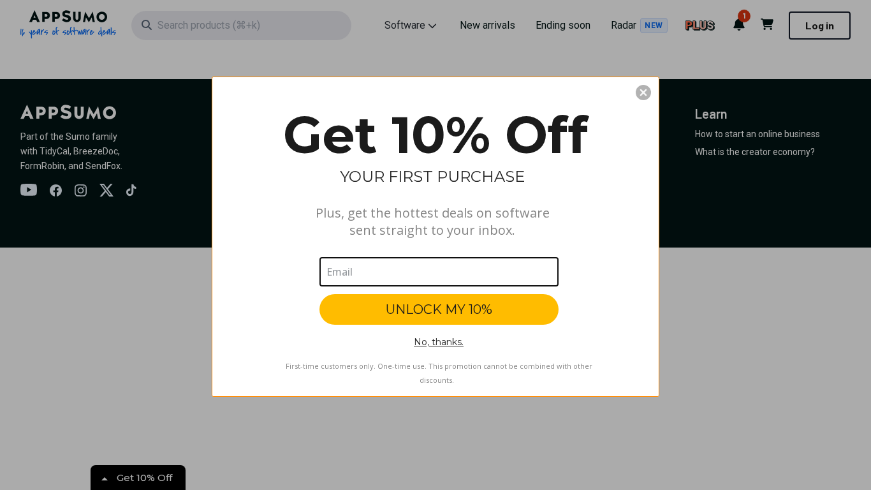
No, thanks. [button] (439, 342)
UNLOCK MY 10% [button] (439, 309)
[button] (643, 92)
